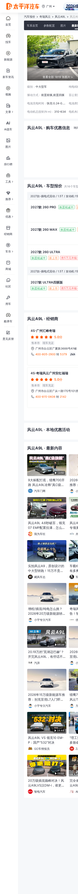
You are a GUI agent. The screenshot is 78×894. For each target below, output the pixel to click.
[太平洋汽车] (22, 6)
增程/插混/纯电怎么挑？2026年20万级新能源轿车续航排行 (45, 613)
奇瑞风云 (45, 16)
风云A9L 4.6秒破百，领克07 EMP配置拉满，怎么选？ (46, 527)
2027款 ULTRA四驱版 (47, 282)
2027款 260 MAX (44, 229)
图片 (63, 25)
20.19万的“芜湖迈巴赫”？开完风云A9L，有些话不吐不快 (46, 656)
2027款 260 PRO (43, 207)
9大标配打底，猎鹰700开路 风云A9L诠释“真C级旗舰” (46, 485)
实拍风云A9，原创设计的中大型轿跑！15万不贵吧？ (46, 570)
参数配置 (49, 25)
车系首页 (32, 25)
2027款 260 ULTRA (45, 252)
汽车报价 (29, 16)
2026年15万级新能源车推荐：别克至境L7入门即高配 (46, 699)
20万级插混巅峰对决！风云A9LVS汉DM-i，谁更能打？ (46, 785)
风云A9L (60, 16)
